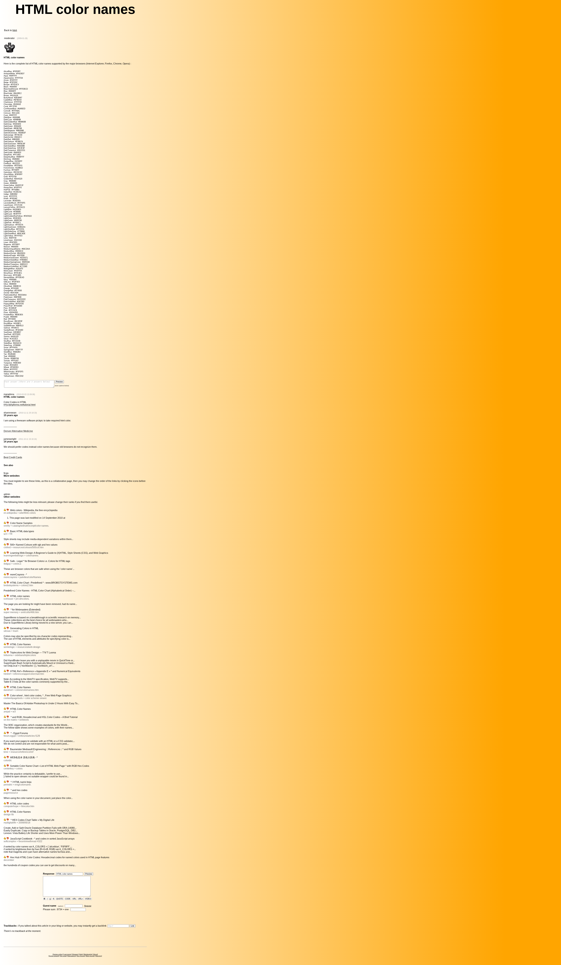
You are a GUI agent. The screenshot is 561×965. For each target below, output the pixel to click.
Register (87, 906)
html (14, 30)
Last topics (67, 954)
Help (81, 954)
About (95, 954)
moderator (9, 38)
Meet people (90, 956)
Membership (88, 954)
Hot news (63, 956)
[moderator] (9, 52)
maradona (9, 394)
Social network (54, 956)
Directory (99, 956)
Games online (57, 954)
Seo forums (81, 956)
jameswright (10, 439)
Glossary (75, 954)
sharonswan (10, 412)
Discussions (72, 956)
